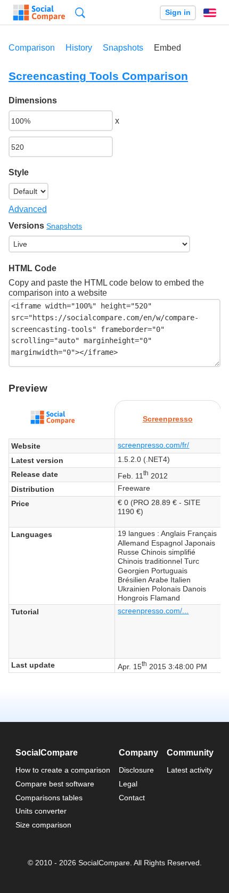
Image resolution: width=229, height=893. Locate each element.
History (79, 47)
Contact (132, 797)
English (209, 13)
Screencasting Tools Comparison (98, 76)
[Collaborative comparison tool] (39, 13)
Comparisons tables (49, 797)
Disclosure (136, 770)
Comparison (32, 47)
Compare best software (54, 784)
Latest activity (189, 770)
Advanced (28, 209)
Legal (128, 784)
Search (80, 12)
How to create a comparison (62, 770)
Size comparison (43, 825)
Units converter (41, 811)
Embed (167, 47)
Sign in (178, 13)
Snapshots (123, 47)
